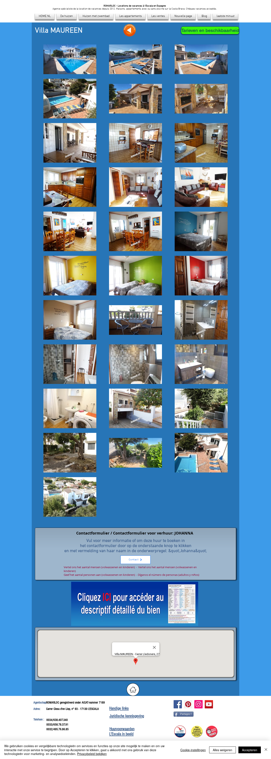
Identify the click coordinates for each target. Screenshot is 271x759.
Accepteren (249, 750)
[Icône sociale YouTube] (209, 704)
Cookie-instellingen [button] (193, 750)
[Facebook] (178, 704)
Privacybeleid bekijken (92, 754)
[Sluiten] (265, 750)
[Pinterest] (188, 704)
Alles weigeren (222, 750)
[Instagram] (198, 704)
